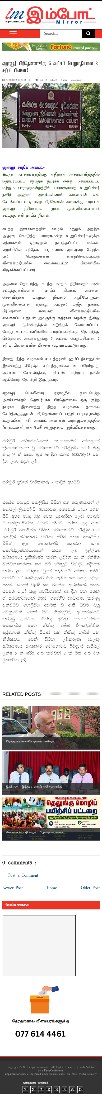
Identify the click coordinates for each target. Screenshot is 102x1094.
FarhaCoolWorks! (54, 1070)
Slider (64, 80)
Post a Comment (23, 875)
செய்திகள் (76, 80)
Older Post (90, 888)
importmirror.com (15, 1074)
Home (52, 888)
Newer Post (12, 888)
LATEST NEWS (48, 80)
